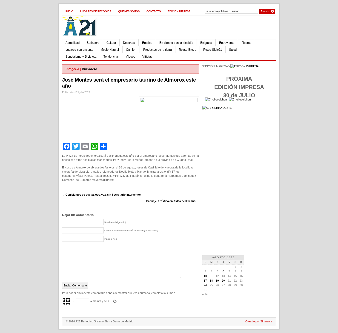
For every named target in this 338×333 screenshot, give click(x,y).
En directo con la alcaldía (176, 42)
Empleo (147, 42)
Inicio (69, 11)
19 (217, 280)
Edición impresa (179, 11)
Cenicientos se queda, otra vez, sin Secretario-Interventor (101, 194)
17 (205, 280)
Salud (233, 49)
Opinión (131, 49)
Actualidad (73, 42)
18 (211, 280)
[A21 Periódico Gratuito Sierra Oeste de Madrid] (82, 38)
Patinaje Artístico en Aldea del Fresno (172, 201)
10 (205, 276)
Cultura (111, 42)
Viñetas (147, 56)
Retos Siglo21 (212, 49)
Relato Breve (187, 49)
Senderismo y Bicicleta (81, 56)
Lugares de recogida (95, 11)
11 (211, 276)
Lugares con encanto (79, 49)
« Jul (205, 294)
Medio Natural (109, 49)
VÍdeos (130, 56)
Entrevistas (226, 42)
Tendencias (111, 56)
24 (205, 285)
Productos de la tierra (157, 49)
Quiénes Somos (129, 11)
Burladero (93, 42)
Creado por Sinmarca (258, 321)
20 (223, 280)
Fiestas (246, 42)
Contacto (153, 11)
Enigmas (206, 42)
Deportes (129, 42)
